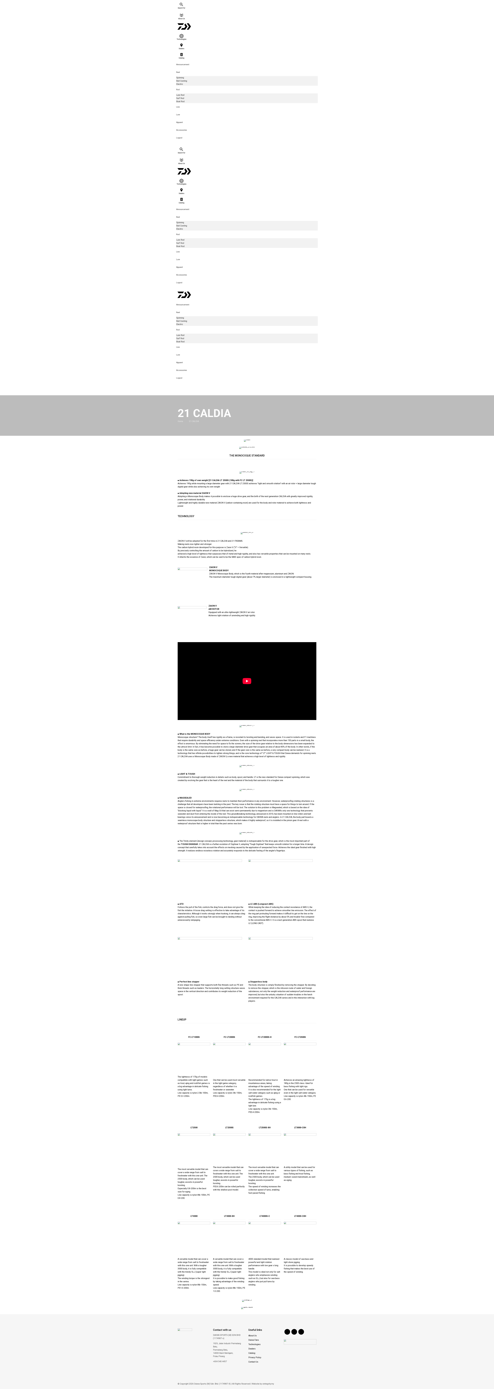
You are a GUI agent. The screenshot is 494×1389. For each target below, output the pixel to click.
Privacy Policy (254, 1357)
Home (180, 421)
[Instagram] (312, 1384)
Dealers (251, 1348)
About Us (252, 1335)
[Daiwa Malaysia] (184, 31)
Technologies (254, 1344)
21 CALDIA (194, 421)
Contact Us (253, 1362)
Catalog (251, 1353)
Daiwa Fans (253, 1340)
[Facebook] (309, 1384)
